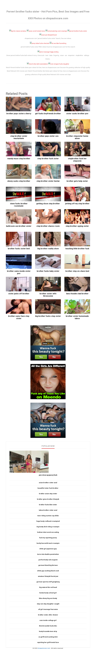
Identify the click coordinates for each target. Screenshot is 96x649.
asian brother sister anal (48, 482)
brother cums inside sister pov (19, 272)
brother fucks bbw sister (48, 505)
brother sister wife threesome (48, 294)
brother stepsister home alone (77, 137)
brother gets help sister (77, 181)
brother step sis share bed (77, 271)
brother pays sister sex (48, 136)
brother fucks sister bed (19, 248)
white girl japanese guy (48, 549)
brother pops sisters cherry (18, 113)
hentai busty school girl (48, 593)
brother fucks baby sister (48, 271)
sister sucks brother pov (77, 113)
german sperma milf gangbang (48, 582)
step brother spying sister (77, 226)
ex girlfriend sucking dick (48, 637)
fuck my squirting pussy (48, 538)
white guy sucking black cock (48, 571)
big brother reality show (48, 248)
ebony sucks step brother (18, 181)
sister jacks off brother (18, 293)
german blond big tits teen (48, 565)
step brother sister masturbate (18, 137)
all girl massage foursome (48, 609)
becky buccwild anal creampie (48, 543)
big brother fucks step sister (48, 316)
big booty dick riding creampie (48, 527)
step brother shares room (48, 226)
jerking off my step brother (77, 203)
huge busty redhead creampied (48, 521)
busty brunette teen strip (48, 631)
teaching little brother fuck (77, 248)
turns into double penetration (48, 554)
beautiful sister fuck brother (48, 488)
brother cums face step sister (18, 317)
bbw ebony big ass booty (48, 598)
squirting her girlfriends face (48, 642)
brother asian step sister (48, 493)
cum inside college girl (48, 620)
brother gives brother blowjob (48, 499)
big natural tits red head (48, 587)
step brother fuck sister (48, 158)
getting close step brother (48, 203)
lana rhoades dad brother (77, 293)
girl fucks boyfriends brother (48, 113)
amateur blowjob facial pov (48, 576)
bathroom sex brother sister (18, 226)
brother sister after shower (48, 615)
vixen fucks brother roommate (19, 204)
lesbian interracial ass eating (48, 532)
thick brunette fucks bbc (48, 626)
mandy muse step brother (18, 158)
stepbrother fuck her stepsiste (77, 159)
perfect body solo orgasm (48, 560)
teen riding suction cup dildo (48, 516)
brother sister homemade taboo (77, 317)
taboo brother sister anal (48, 510)
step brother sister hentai (48, 181)
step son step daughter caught (48, 604)
